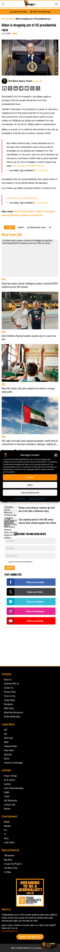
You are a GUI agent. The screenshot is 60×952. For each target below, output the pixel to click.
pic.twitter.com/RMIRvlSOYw (22, 198)
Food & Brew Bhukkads (14, 788)
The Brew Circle (10, 867)
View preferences (30, 492)
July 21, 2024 (41, 170)
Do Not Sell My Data (12, 716)
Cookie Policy (19, 498)
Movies (7, 821)
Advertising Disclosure (13, 712)
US (50, 227)
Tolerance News (10, 746)
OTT (5, 830)
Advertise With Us (11, 683)
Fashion (7, 783)
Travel (6, 796)
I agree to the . (20, 562)
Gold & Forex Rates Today (41, 12)
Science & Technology (13, 762)
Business (8, 754)
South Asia (8, 737)
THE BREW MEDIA (21, 948)
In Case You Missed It (13, 863)
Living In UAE (9, 804)
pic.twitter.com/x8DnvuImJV (29, 165)
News (11, 18)
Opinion (7, 808)
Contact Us (8, 687)
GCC (5, 733)
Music (6, 838)
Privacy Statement (37, 498)
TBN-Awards (9, 855)
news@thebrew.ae (9, 930)
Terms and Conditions (25, 561)
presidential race (36, 227)
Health (6, 792)
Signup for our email (30, 936)
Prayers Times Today (20, 12)
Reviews (7, 825)
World (15, 33)
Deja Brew (8, 859)
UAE (4, 279)
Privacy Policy (10, 691)
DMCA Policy (9, 708)
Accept (30, 477)
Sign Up (9, 567)
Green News (9, 750)
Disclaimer (8, 704)
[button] (55, 455)
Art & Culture (9, 779)
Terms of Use (9, 695)
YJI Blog (7, 871)
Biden (21, 227)
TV (5, 834)
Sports (6, 758)
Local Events (9, 842)
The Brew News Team (20, 81)
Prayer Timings (10, 775)
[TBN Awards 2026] (30, 648)
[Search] (56, 4)
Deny (30, 484)
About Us (8, 679)
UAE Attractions (10, 800)
